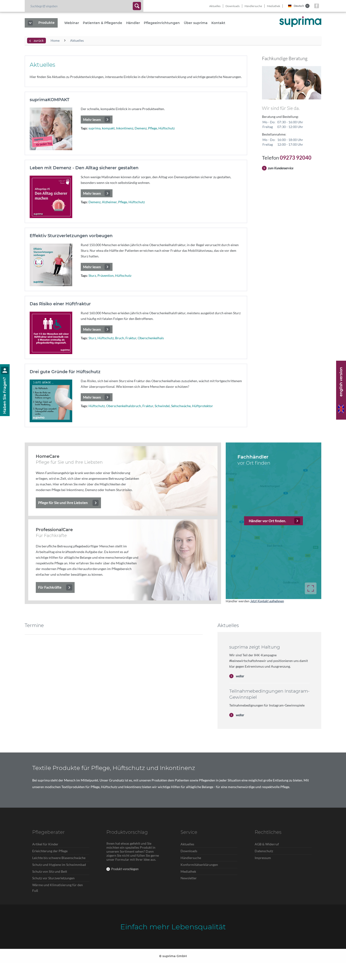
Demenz (141, 128)
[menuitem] (84, 6)
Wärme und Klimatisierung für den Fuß (57, 888)
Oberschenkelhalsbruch (123, 406)
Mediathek (273, 6)
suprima (95, 128)
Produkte (46, 23)
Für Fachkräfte (49, 587)
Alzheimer (109, 202)
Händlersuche (253, 6)
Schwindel (162, 406)
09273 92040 (295, 157)
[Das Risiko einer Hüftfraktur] (51, 333)
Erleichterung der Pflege (50, 851)
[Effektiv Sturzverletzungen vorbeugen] (51, 265)
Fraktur (130, 338)
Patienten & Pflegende (102, 23)
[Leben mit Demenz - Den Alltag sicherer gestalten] (51, 197)
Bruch (119, 338)
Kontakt (218, 23)
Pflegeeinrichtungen (162, 23)
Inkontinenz (124, 128)
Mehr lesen (92, 119)
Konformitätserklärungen (199, 865)
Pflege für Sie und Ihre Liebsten (63, 502)
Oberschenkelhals (151, 338)
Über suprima (196, 23)
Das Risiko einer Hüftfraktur (60, 303)
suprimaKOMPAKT (49, 99)
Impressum (263, 858)
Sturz (92, 275)
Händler (133, 23)
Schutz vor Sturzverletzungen (53, 878)
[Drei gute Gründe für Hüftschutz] (51, 401)
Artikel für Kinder (45, 844)
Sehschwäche (181, 406)
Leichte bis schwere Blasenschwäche (58, 858)
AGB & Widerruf (267, 844)
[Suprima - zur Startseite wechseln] (300, 22)
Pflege (152, 128)
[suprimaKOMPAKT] (51, 128)
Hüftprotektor (202, 406)
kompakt (108, 128)
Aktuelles (215, 6)
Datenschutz (264, 851)
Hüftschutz (166, 128)
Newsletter (189, 878)
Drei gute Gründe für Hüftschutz (65, 371)
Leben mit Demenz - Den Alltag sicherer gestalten (84, 167)
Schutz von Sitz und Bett (49, 871)
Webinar (71, 23)
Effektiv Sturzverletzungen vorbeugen (71, 235)
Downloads (232, 6)
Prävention (105, 275)
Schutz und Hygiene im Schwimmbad (59, 865)
